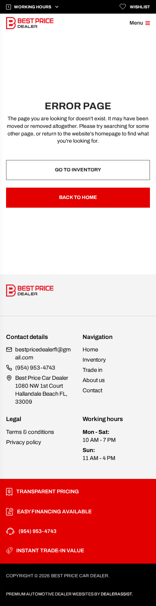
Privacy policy (23, 442)
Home (90, 350)
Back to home (78, 197)
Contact (92, 390)
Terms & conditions (30, 432)
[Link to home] (29, 23)
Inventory (94, 360)
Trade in (92, 370)
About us (94, 380)
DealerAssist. (117, 594)
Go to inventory (78, 169)
